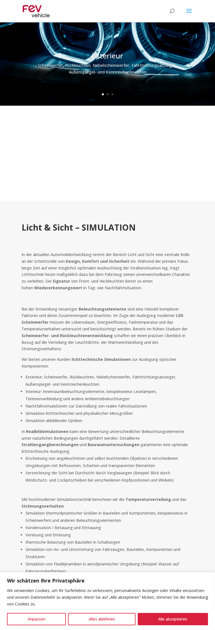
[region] (107, 601)
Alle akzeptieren (172, 619)
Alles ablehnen (102, 619)
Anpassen (36, 619)
